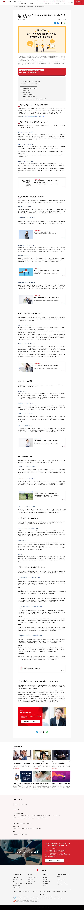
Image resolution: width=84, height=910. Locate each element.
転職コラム (45, 885)
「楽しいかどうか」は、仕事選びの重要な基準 (30, 81)
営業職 (37, 818)
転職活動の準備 (22, 19)
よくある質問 (56, 3)
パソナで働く (51, 1)
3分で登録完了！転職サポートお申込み (79, 2)
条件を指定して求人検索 (32, 877)
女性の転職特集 (60, 880)
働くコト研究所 (17, 834)
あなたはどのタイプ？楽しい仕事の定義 (29, 86)
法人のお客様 (63, 891)
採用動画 (30, 883)
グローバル (16, 823)
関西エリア (29, 823)
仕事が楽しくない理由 (25, 90)
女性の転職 (24, 834)
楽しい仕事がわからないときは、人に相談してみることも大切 (33, 98)
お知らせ (15, 891)
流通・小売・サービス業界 (19, 818)
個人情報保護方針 (26, 891)
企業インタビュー (31, 881)
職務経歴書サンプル (46, 881)
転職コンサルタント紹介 (17, 879)
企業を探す (31, 3)
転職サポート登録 (16, 885)
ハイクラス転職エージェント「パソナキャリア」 (18, 1)
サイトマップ (42, 891)
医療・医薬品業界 (38, 815)
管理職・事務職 (44, 818)
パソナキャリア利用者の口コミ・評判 (20, 883)
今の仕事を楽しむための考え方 (27, 94)
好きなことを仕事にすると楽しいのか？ (29, 88)
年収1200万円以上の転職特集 (62, 884)
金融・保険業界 (47, 815)
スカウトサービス (16, 887)
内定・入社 (38, 828)
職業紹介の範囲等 (35, 891)
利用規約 (20, 891)
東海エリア (23, 823)
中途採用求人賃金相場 (56, 891)
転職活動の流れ (46, 877)
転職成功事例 (45, 883)
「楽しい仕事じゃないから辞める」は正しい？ (30, 83)
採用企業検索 (30, 879)
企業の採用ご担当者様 (59, 1)
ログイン (63, 3)
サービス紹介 (15, 877)
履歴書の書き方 (46, 879)
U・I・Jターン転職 (41, 1)
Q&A (14, 881)
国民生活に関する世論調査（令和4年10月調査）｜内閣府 (33, 116)
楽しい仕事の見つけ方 (25, 92)
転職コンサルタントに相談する (30, 721)
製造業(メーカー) (29, 815)
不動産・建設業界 (30, 818)
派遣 (46, 1)
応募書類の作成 (25, 828)
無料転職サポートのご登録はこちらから (31, 71)
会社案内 (48, 891)
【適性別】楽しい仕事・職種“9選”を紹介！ (29, 96)
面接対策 (32, 828)
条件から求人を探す (23, 3)
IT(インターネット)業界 (19, 815)
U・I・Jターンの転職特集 (62, 882)
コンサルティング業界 (56, 815)
